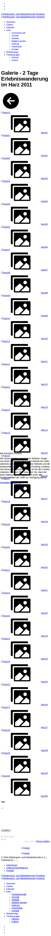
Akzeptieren (6, 482)
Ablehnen (17, 482)
